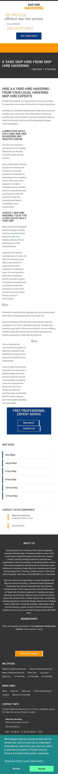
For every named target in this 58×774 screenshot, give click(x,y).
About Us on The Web (21, 695)
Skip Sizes (37, 69)
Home (4, 691)
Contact (5, 695)
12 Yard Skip (11, 496)
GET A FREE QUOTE (29, 36)
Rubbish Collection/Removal (14, 669)
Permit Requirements (43, 691)
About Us (14, 691)
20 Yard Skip (33, 676)
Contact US (29, 429)
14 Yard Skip (19, 676)
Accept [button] (41, 768)
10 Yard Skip (11, 487)
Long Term (44, 673)
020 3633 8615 (20, 28)
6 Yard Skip (50, 69)
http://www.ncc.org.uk (33, 629)
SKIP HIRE (33, 6)
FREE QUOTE (28, 423)
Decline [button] (16, 768)
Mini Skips (10, 455)
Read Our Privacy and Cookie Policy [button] (24, 761)
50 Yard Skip (47, 676)
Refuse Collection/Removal (40, 669)
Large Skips (11, 463)
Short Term (32, 673)
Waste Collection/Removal (13, 673)
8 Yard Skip (10, 479)
